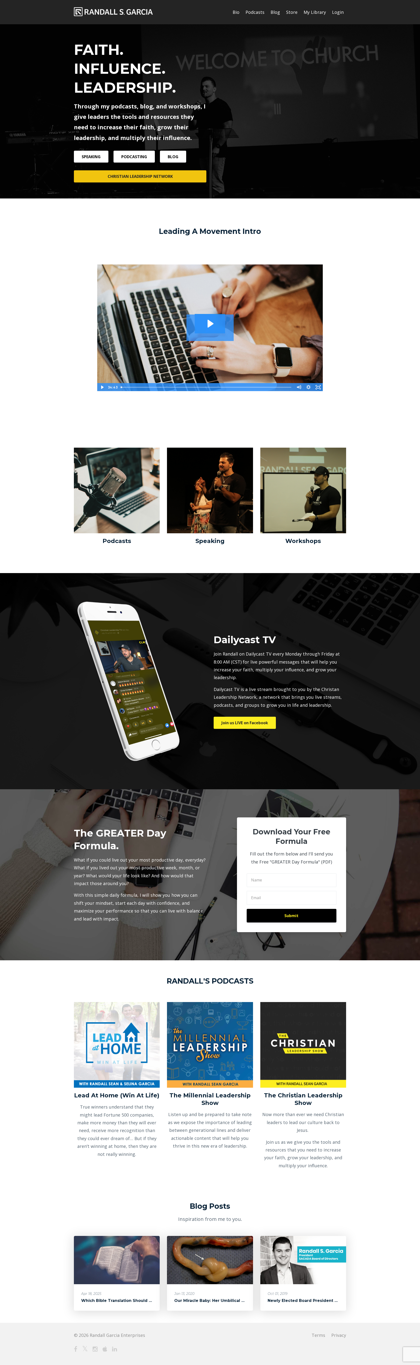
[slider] (206, 387)
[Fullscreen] (318, 387)
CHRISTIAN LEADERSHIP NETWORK (140, 176)
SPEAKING (91, 156)
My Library (315, 12)
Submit (291, 915)
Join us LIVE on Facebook (244, 722)
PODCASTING (134, 156)
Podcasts (254, 12)
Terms (318, 1335)
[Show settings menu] (308, 387)
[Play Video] (102, 387)
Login (338, 12)
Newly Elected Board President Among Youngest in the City (331, 1300)
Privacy (338, 1335)
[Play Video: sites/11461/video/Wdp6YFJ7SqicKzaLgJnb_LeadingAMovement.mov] (210, 323)
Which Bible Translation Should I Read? (122, 1300)
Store (292, 12)
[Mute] (299, 387)
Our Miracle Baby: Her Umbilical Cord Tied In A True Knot (234, 1300)
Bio (236, 12)
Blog (275, 12)
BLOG (173, 156)
